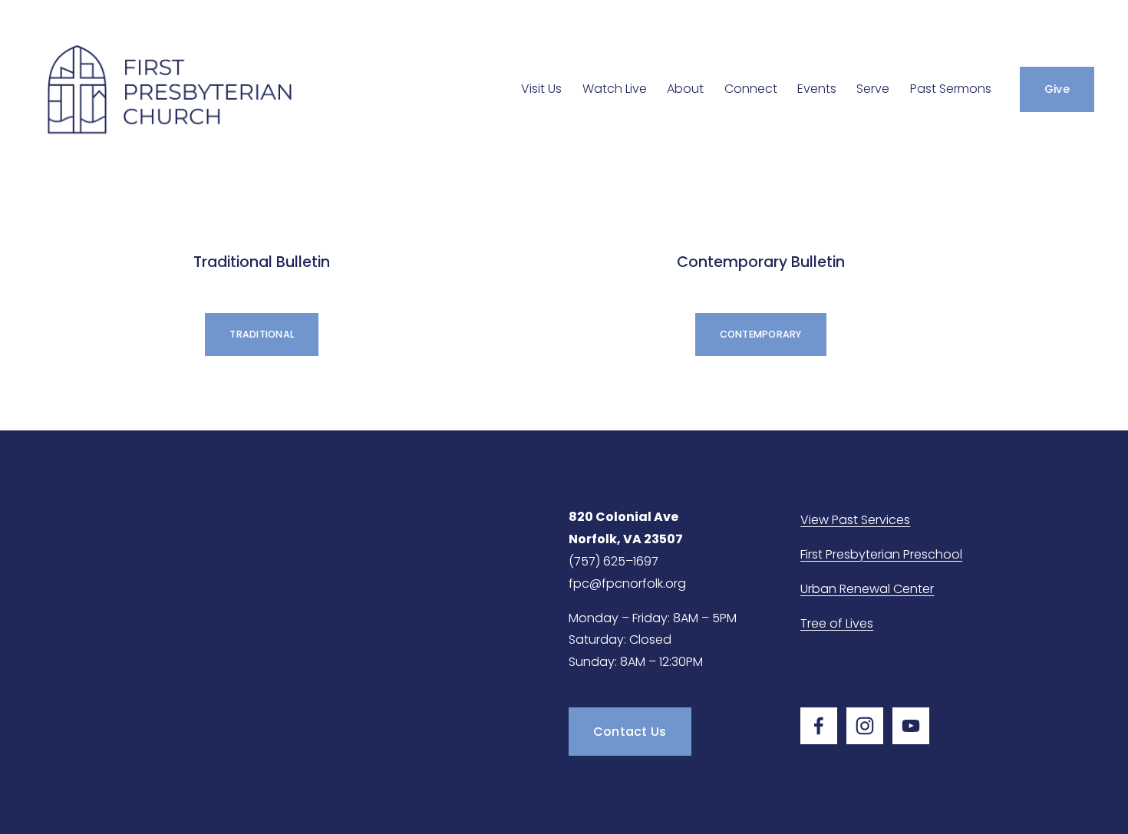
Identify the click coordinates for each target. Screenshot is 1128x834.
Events (816, 88)
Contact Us (630, 731)
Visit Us (541, 88)
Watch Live (614, 88)
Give (1057, 89)
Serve (872, 88)
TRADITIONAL (261, 334)
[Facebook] (818, 725)
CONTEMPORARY (761, 334)
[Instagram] (864, 725)
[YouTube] (910, 725)
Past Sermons (950, 88)
